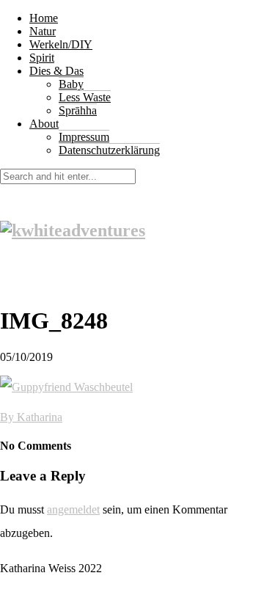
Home (43, 18)
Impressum (84, 137)
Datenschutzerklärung (109, 150)
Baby (71, 84)
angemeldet (73, 509)
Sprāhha (78, 110)
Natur (42, 31)
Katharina (39, 417)
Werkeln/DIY (60, 44)
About (44, 123)
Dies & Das (56, 71)
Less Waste (85, 97)
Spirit (41, 57)
